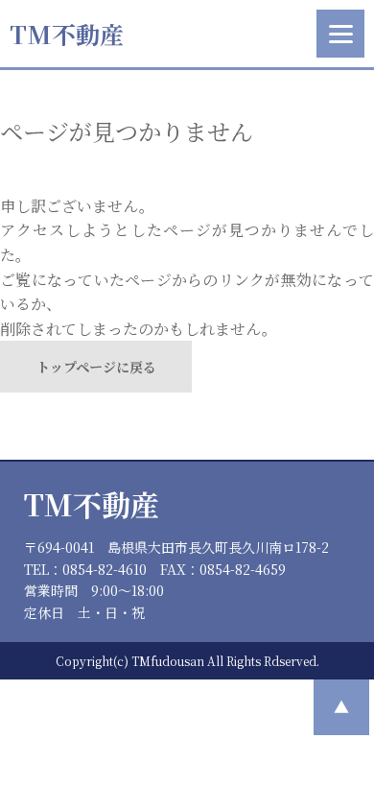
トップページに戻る (96, 366)
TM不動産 (67, 33)
